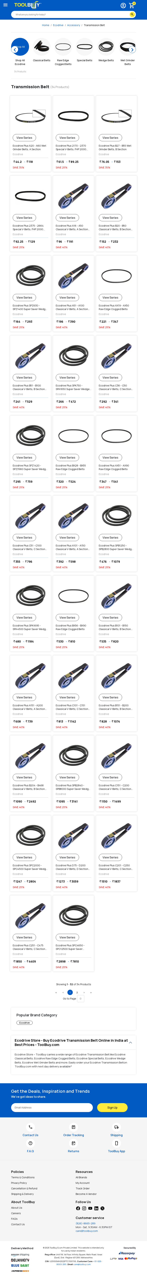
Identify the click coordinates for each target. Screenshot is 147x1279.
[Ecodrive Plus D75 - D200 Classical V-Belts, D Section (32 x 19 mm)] (73, 836)
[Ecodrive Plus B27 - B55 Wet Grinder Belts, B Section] (116, 116)
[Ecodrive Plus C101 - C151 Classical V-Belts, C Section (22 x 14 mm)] (73, 676)
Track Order (83, 1188)
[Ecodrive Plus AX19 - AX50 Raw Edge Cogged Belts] (116, 276)
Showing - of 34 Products (73, 984)
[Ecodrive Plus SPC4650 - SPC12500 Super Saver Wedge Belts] (73, 916)
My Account (83, 1183)
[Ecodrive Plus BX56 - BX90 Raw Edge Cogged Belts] (73, 596)
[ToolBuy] (27, 5)
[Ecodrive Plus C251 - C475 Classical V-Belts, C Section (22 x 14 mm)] (30, 916)
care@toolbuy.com (87, 1231)
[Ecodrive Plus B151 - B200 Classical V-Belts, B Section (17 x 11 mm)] (116, 676)
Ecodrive (58, 25)
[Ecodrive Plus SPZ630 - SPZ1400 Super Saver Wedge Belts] (30, 276)
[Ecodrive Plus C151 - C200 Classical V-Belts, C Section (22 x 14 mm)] (116, 756)
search (132, 14)
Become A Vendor (86, 1194)
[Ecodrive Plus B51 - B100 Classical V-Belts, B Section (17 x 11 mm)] (30, 356)
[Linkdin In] (96, 1208)
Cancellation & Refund (24, 1188)
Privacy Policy (19, 1183)
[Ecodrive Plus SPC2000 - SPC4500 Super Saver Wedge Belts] (30, 836)
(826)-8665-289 (85, 1223)
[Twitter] (102, 1208)
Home (45, 25)
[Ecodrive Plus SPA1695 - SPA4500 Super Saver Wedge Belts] (30, 596)
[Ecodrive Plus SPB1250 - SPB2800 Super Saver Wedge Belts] (116, 516)
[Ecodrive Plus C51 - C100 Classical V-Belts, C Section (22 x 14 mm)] (30, 516)
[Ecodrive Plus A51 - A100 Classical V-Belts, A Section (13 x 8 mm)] (73, 276)
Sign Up (112, 1108)
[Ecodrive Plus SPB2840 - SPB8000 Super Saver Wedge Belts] (73, 756)
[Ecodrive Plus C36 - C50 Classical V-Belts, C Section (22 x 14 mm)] (116, 356)
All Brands (81, 1177)
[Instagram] (84, 1208)
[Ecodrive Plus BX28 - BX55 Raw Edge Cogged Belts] (73, 436)
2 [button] (77, 992)
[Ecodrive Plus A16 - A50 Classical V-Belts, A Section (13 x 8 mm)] (73, 196)
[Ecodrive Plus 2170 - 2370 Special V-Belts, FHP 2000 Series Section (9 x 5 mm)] (73, 116)
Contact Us (18, 1224)
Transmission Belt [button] (94, 25)
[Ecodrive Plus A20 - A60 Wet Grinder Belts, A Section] (30, 116)
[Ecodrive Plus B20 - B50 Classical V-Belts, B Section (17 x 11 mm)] (116, 196)
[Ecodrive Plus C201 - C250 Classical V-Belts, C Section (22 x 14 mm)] (116, 836)
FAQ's (14, 1218)
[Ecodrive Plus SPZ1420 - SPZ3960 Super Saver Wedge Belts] (30, 436)
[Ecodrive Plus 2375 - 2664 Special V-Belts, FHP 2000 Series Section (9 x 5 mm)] (30, 196)
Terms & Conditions (23, 1177)
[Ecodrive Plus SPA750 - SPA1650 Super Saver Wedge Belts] (73, 356)
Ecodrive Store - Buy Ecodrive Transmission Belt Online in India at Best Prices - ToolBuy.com (71, 1042)
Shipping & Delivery (22, 1194)
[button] (56, 992)
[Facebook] (78, 1208)
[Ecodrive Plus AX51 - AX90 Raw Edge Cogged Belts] (116, 436)
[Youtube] (90, 1208)
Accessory (73, 25)
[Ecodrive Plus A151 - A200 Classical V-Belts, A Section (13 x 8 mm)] (30, 676)
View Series (24, 138)
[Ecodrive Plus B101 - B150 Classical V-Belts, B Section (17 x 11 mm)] (116, 596)
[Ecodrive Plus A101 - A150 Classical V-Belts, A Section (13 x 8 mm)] (73, 516)
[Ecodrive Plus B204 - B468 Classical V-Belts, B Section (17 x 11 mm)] (30, 756)
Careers (16, 1213)
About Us (16, 1207)
